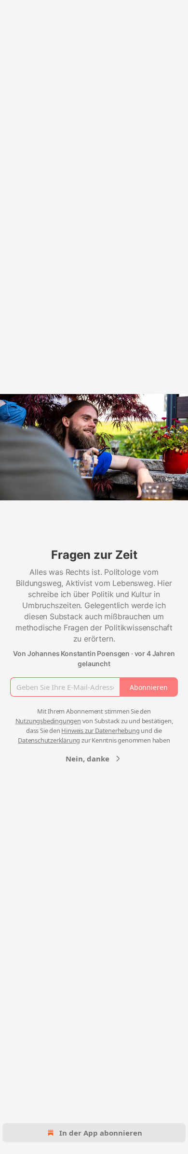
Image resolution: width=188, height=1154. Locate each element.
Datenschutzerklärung (49, 740)
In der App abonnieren (100, 1133)
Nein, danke (87, 758)
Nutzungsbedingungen (48, 720)
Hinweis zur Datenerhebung (100, 730)
